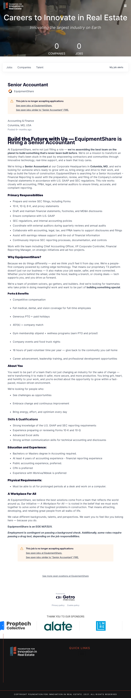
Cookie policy (73, 605)
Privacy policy (58, 605)
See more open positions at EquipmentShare (65, 576)
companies (24, 67)
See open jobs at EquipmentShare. (34, 105)
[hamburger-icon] (125, 6)
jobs (9, 67)
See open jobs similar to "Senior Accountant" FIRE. (42, 109)
